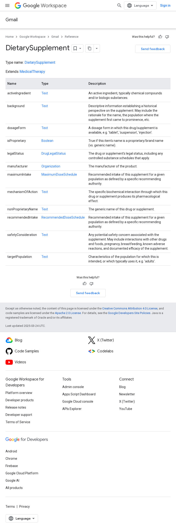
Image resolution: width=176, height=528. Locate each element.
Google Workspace (32, 36)
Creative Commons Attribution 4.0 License (129, 308)
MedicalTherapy (32, 71)
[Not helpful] (167, 36)
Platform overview (19, 393)
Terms (10, 506)
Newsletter (127, 394)
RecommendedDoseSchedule (63, 217)
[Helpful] (160, 36)
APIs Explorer (72, 409)
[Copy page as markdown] (89, 48)
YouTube (125, 409)
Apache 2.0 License (68, 313)
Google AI (12, 480)
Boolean (47, 141)
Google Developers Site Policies (129, 313)
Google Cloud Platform (22, 473)
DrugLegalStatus (53, 153)
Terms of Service (18, 422)
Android (11, 451)
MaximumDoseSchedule (59, 174)
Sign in (165, 5)
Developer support (19, 415)
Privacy (24, 506)
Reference (71, 36)
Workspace (54, 6)
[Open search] (119, 5)
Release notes (16, 407)
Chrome (11, 458)
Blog (122, 387)
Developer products (20, 400)
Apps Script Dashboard (79, 394)
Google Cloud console (77, 401)
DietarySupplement (40, 62)
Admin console (73, 387)
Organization (50, 166)
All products (14, 488)
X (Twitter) (127, 401)
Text (44, 93)
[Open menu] (7, 5)
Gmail (12, 20)
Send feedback (153, 49)
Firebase (12, 466)
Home (10, 36)
